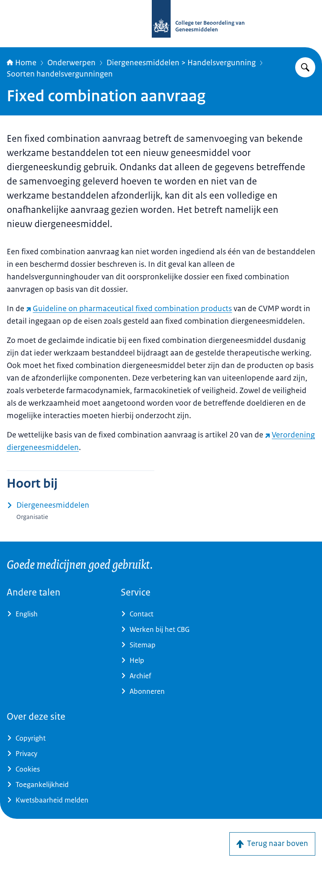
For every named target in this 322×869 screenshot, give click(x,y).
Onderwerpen (71, 63)
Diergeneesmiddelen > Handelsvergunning (181, 63)
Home (25, 63)
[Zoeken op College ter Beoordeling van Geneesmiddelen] (305, 67)
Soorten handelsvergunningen (60, 74)
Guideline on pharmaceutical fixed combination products (132, 309)
